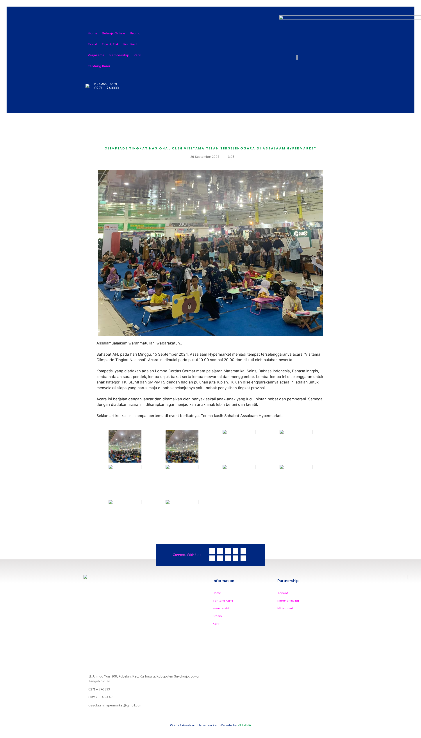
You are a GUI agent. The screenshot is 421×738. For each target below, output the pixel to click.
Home (92, 33)
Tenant (282, 593)
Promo (135, 33)
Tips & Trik (110, 44)
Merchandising (288, 601)
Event (92, 44)
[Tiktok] (236, 558)
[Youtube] (243, 558)
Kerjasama (96, 55)
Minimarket (285, 608)
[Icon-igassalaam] (220, 551)
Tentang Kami (99, 66)
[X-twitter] (228, 558)
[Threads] (220, 558)
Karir (137, 55)
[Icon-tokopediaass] (228, 551)
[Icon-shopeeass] (236, 551)
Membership (119, 55)
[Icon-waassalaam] (212, 551)
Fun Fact (130, 44)
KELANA (244, 725)
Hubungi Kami (105, 84)
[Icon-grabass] (212, 558)
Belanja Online (113, 33)
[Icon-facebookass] (243, 551)
